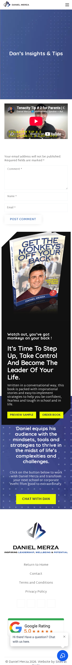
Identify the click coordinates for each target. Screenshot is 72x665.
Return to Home (36, 565)
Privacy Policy (36, 592)
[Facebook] (21, 603)
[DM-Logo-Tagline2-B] (36, 537)
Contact (36, 574)
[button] (67, 5)
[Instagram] (41, 603)
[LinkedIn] (31, 603)
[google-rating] (36, 627)
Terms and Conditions (36, 583)
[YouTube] (51, 603)
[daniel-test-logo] (16, 5)
